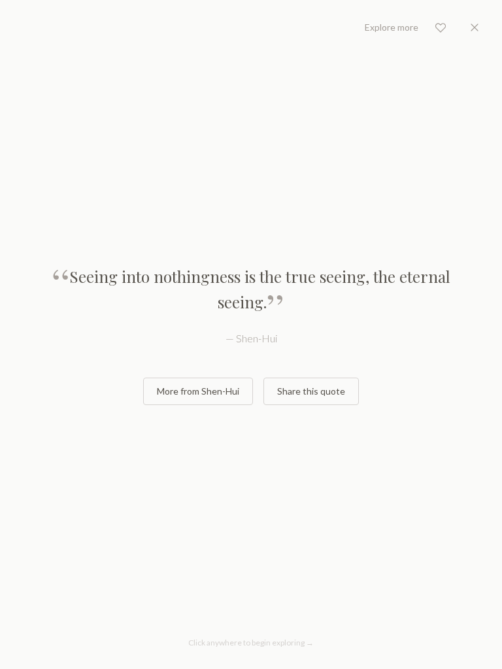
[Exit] (474, 27)
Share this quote (311, 391)
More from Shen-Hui (198, 391)
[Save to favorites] (440, 27)
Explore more (391, 27)
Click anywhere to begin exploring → (251, 642)
